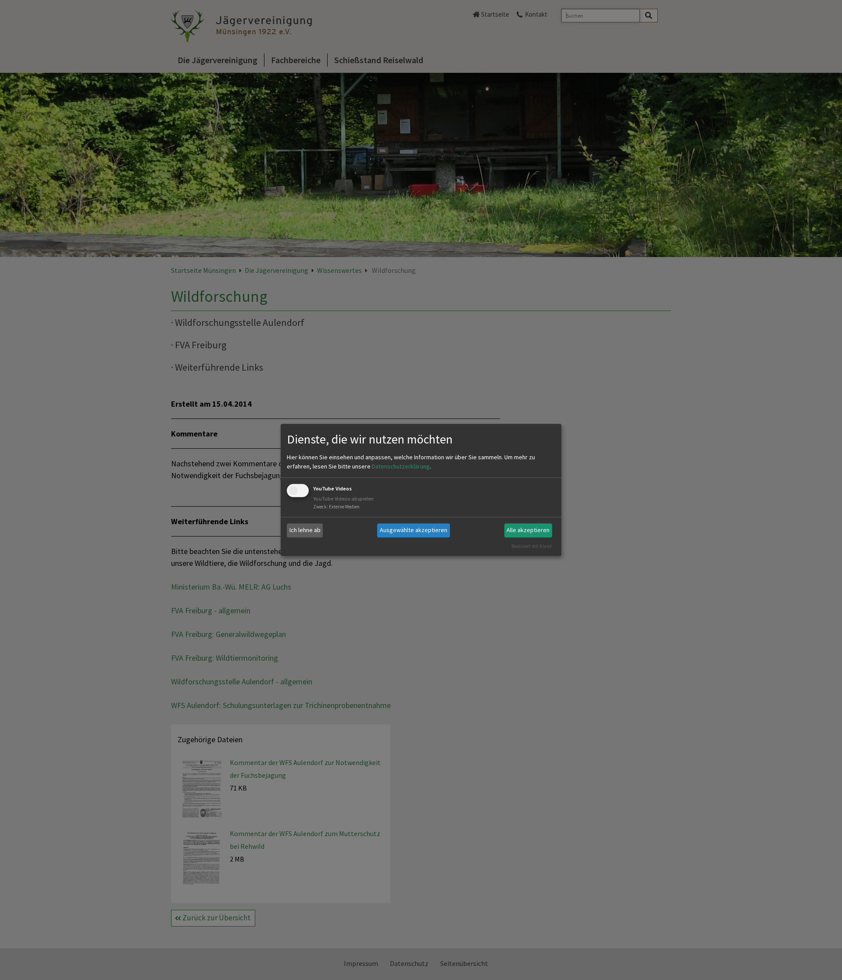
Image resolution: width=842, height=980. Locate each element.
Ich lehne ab (305, 530)
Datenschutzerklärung (401, 466)
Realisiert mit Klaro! (531, 546)
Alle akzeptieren (528, 530)
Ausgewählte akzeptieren (413, 530)
